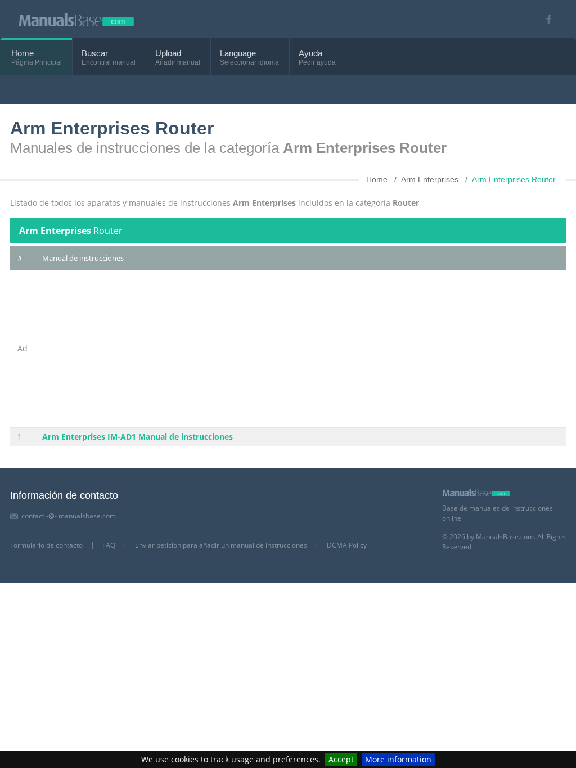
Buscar (95, 53)
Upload (168, 53)
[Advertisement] (300, 348)
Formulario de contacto (46, 545)
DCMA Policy (347, 545)
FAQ (108, 545)
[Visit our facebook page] (545, 19)
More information (398, 759)
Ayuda (310, 53)
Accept (341, 759)
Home (22, 53)
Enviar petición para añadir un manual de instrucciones (221, 545)
